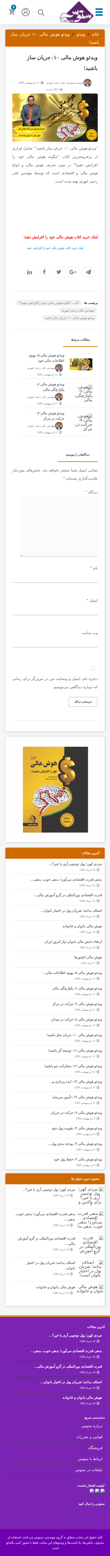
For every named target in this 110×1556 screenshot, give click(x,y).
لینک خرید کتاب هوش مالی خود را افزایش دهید (55, 248)
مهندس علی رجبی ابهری (78, 310)
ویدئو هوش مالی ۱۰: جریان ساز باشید (69, 318)
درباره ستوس (92, 1426)
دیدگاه (91, 492)
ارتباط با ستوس (90, 1459)
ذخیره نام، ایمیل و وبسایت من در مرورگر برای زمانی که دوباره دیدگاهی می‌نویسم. (55, 683)
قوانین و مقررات (89, 1437)
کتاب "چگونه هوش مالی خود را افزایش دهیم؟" (48, 303)
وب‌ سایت (90, 633)
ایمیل (92, 600)
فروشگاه (95, 1448)
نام (94, 568)
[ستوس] (76, 21)
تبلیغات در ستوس (89, 1470)
